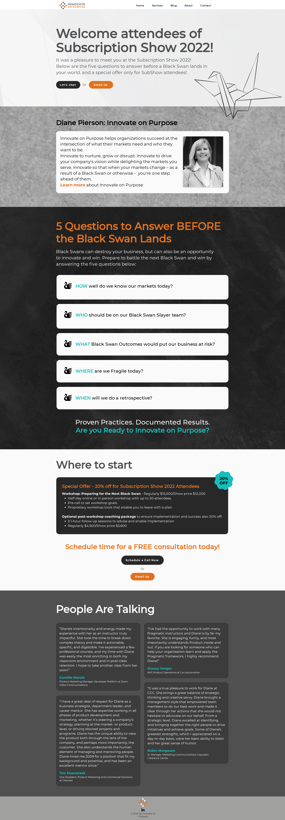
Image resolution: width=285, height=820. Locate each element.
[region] (142, 287)
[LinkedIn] (143, 810)
